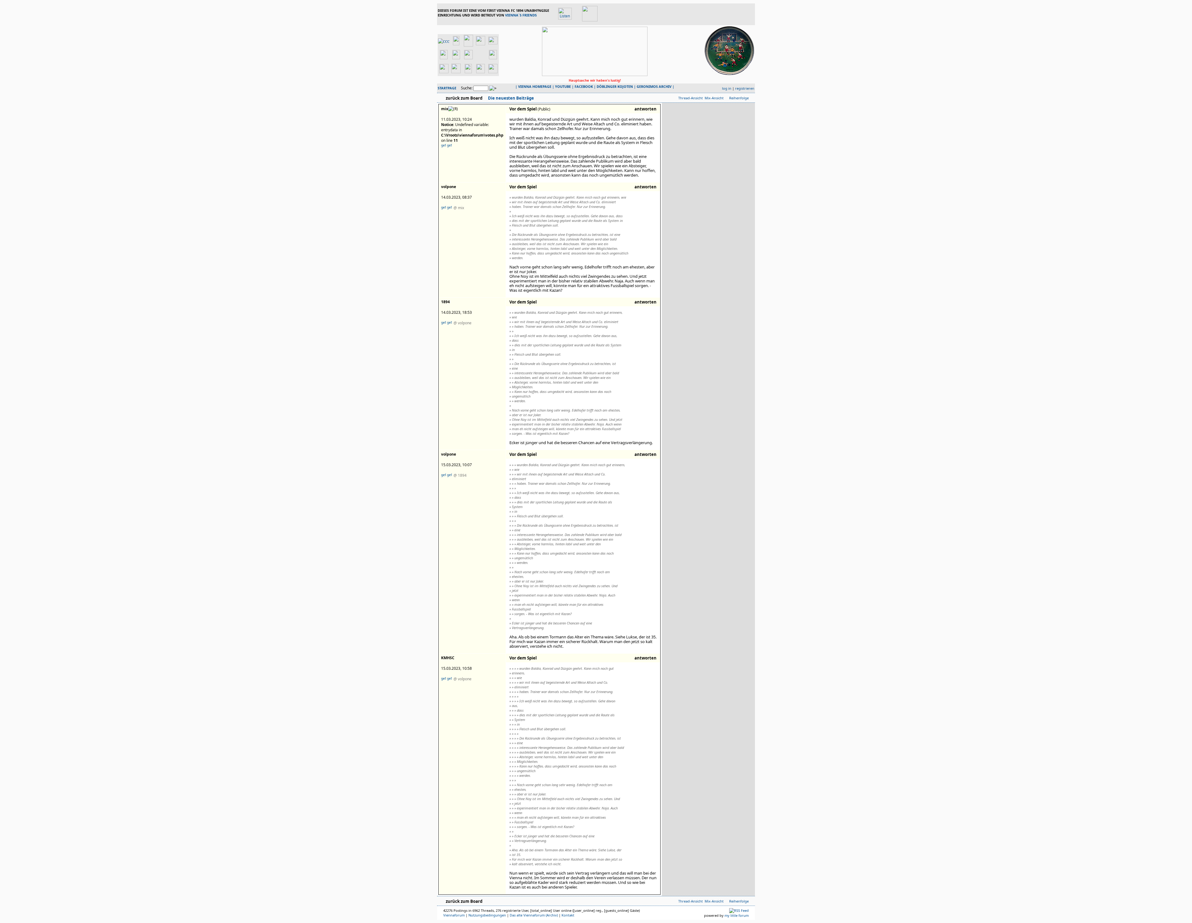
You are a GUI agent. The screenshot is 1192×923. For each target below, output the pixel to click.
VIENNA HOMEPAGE (534, 86)
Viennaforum (454, 915)
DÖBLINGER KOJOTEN (615, 86)
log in (726, 88)
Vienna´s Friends (521, 15)
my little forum (737, 915)
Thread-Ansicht (690, 98)
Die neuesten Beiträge (510, 98)
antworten (645, 109)
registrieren (744, 88)
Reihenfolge (739, 98)
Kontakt (568, 915)
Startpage (447, 88)
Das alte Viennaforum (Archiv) (534, 915)
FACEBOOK (584, 86)
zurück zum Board (464, 98)
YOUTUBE (563, 86)
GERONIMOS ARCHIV (654, 86)
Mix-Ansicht (714, 98)
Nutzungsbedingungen (487, 915)
